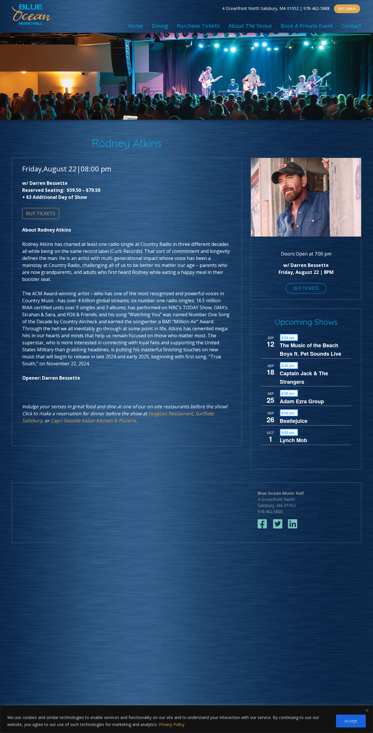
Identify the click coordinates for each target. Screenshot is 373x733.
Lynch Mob (293, 440)
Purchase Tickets (198, 25)
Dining (160, 25)
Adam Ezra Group (302, 401)
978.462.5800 (270, 511)
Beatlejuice (293, 421)
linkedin (293, 524)
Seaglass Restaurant (170, 413)
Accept (350, 721)
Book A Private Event (307, 25)
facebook (262, 524)
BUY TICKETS (40, 213)
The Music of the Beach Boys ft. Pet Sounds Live (310, 349)
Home (135, 25)
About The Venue (250, 25)
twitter (277, 524)
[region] (186, 719)
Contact (351, 25)
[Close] (366, 710)
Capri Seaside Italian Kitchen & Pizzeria (93, 420)
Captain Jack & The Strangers (304, 377)
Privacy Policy (171, 724)
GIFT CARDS (347, 9)
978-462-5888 (316, 8)
